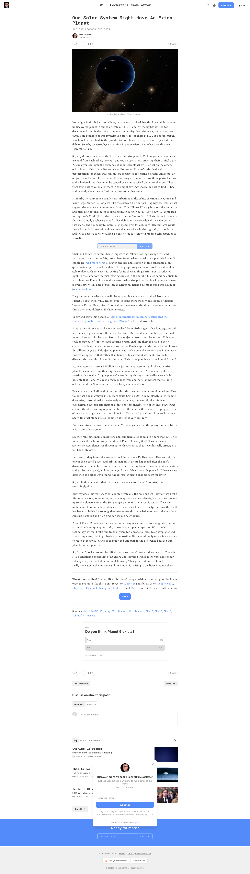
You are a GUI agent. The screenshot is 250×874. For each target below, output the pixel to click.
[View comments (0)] (82, 44)
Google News (165, 584)
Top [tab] (75, 740)
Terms (131, 853)
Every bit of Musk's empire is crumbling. (92, 752)
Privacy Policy (147, 814)
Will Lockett (85, 34)
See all (78, 809)
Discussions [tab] (94, 740)
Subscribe (226, 5)
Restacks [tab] (91, 704)
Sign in (241, 5)
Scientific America (83, 616)
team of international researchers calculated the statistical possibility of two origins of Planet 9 (120, 319)
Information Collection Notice (124, 814)
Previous (83, 683)
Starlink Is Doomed (87, 748)
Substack (110, 867)
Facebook (92, 588)
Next (168, 683)
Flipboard (78, 588)
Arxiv (86, 611)
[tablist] (84, 704)
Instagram (105, 588)
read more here (95, 263)
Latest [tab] (83, 740)
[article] (125, 754)
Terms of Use (139, 811)
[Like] (75, 44)
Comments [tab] (79, 704)
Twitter (135, 588)
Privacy (122, 853)
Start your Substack (117, 860)
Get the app (139, 860)
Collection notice (143, 853)
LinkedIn (118, 588)
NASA (95, 611)
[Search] (208, 5)
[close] (152, 764)
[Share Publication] (214, 5)
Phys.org (105, 611)
